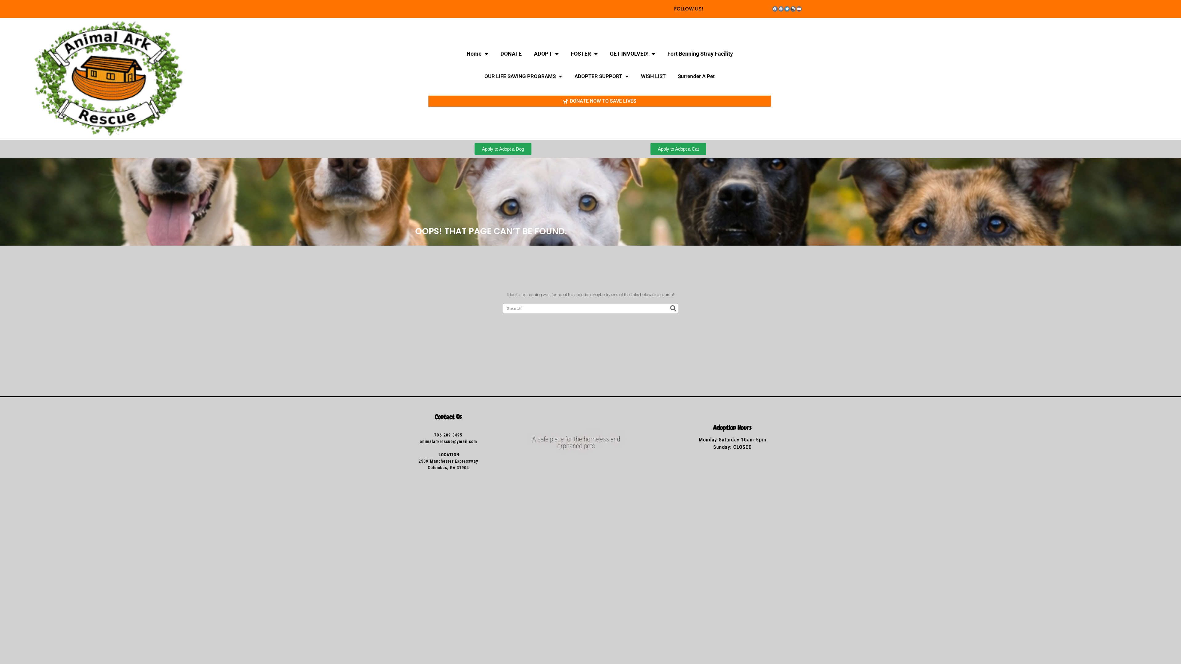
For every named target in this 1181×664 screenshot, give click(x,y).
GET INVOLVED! (629, 53)
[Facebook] (775, 9)
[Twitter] (787, 9)
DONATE (511, 53)
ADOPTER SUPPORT (598, 76)
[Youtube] (799, 9)
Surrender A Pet (696, 76)
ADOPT (543, 53)
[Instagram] (793, 9)
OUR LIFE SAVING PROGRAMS (520, 76)
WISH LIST (653, 76)
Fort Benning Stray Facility (700, 53)
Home (474, 53)
